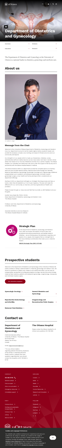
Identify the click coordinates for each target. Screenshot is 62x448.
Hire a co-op (10, 386)
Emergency (11, 389)
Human (38, 389)
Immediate (10, 392)
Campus (9, 404)
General (9, 380)
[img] (11, 4)
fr (43, 3)
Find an (9, 383)
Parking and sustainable (11, 408)
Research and (40, 392)
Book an (9, 417)
